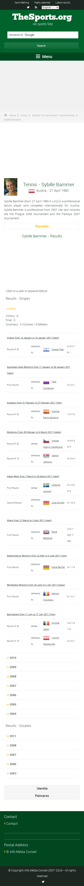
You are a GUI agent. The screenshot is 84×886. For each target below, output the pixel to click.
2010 (13, 658)
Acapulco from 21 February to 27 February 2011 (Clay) (34, 402)
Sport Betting (22, 2)
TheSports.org (42, 17)
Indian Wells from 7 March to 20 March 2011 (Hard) (33, 476)
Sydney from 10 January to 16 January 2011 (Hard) (33, 337)
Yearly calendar (42, 2)
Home (13, 115)
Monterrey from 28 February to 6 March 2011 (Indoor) (34, 432)
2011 (13, 309)
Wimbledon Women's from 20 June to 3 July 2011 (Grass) (36, 584)
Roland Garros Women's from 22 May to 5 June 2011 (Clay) (37, 555)
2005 (13, 704)
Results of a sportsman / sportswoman (53, 115)
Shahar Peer (58, 349)
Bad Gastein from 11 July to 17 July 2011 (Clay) (31, 614)
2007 (13, 686)
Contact (12, 823)
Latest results (62, 2)
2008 (13, 676)
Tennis (23, 115)
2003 (13, 773)
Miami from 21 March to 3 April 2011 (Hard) (29, 520)
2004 (13, 714)
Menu (46, 56)
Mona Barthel (58, 566)
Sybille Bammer (12, 119)
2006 (13, 695)
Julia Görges (58, 502)
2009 (13, 667)
